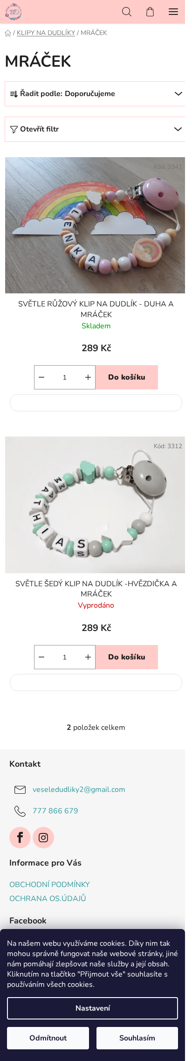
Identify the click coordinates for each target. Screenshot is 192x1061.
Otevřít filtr (39, 129)
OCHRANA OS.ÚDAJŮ (47, 899)
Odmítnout (48, 1038)
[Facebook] (20, 837)
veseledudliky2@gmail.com (79, 789)
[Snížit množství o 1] (41, 377)
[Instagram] (43, 837)
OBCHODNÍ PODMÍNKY (49, 885)
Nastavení (92, 1008)
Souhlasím (137, 1038)
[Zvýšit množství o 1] (88, 377)
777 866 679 (55, 810)
